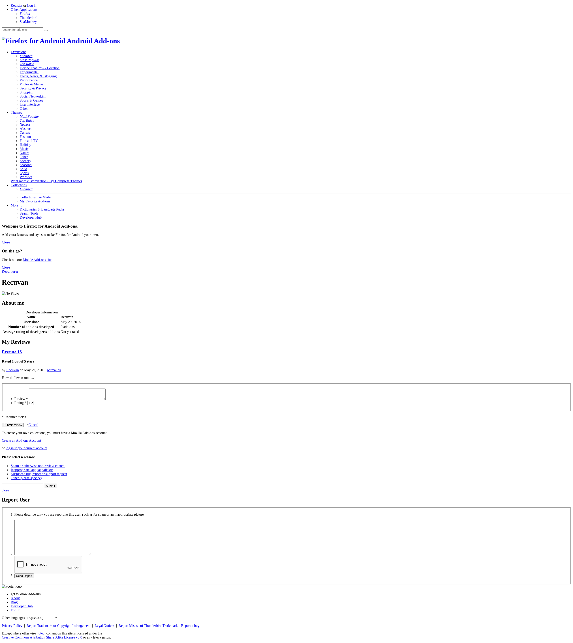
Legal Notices (105, 626)
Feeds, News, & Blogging (38, 76)
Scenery (25, 161)
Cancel (33, 425)
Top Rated (27, 64)
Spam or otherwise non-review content (38, 466)
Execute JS (12, 352)
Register (16, 5)
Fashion (25, 137)
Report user (10, 271)
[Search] (46, 30)
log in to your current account (26, 448)
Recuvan (12, 370)
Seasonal (26, 165)
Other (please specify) (26, 478)
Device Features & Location (40, 68)
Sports (24, 173)
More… (16, 205)
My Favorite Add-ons (35, 201)
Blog (14, 602)
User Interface (30, 104)
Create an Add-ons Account (21, 440)
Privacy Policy (12, 626)
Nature (24, 153)
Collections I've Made (35, 197)
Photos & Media (31, 84)
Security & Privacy (33, 88)
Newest (25, 124)
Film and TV (29, 141)
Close (6, 242)
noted (41, 633)
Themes (16, 112)
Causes (25, 133)
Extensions (18, 52)
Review (21, 399)
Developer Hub (31, 217)
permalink (54, 370)
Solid (23, 169)
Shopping (26, 92)
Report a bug (190, 626)
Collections (19, 185)
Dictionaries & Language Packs (42, 209)
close (5, 490)
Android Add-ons (92, 41)
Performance (29, 80)
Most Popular (29, 60)
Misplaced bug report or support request (39, 474)
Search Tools (29, 213)
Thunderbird (28, 18)
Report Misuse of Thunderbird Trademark (149, 626)
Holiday (25, 145)
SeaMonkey (28, 22)
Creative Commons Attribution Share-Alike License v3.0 (42, 637)
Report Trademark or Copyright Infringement (59, 626)
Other (24, 108)
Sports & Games (31, 100)
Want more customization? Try (46, 181)
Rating (20, 403)
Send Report (24, 576)
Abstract (26, 128)
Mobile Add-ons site (37, 260)
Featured (26, 56)
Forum (15, 610)
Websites (26, 177)
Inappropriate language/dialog (32, 470)
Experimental (29, 72)
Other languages (13, 618)
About (15, 598)
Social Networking (33, 96)
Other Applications (24, 9)
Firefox (25, 13)
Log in (31, 5)
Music (24, 149)
